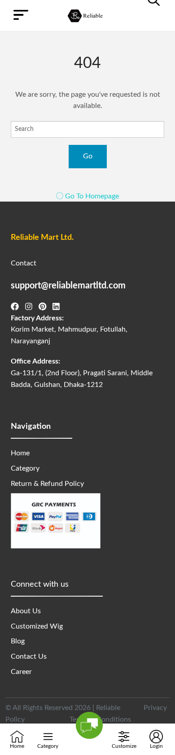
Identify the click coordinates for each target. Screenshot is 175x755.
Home (20, 453)
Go (87, 156)
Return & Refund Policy (47, 483)
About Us (26, 611)
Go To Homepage (91, 196)
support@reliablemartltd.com (68, 285)
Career (21, 671)
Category (25, 468)
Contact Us (29, 656)
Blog (18, 641)
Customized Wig (37, 626)
